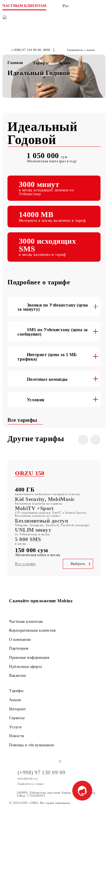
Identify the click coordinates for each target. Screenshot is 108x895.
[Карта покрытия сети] (79, 8)
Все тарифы (23, 420)
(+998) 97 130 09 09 (26, 50)
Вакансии (17, 675)
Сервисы (16, 718)
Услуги (15, 727)
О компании (20, 639)
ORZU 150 (30, 473)
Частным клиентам (26, 621)
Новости (16, 736)
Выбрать (78, 564)
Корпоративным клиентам (32, 630)
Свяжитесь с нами (80, 50)
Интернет (17, 709)
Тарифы (16, 690)
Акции (15, 700)
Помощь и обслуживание (31, 745)
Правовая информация (29, 657)
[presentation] (83, 440)
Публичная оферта (25, 666)
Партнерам (18, 648)
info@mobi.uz (28, 778)
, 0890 (45, 50)
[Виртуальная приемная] (91, 8)
